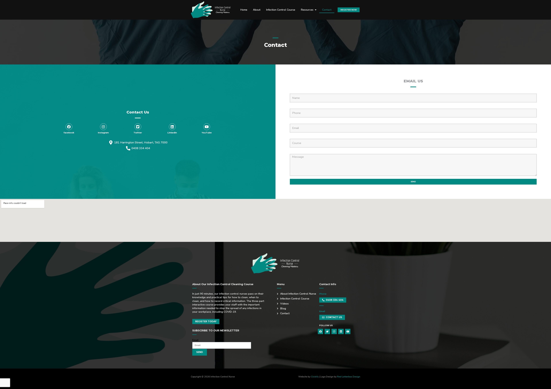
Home (243, 9)
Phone (294, 107)
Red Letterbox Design (348, 376)
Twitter (138, 132)
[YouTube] (206, 126)
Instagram (103, 132)
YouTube (207, 132)
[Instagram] (103, 126)
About (256, 9)
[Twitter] (137, 126)
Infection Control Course (280, 9)
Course (294, 137)
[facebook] (69, 126)
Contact (326, 9)
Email (293, 122)
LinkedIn (172, 132)
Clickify (315, 376)
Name (293, 92)
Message (296, 152)
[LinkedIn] (172, 126)
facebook (69, 132)
